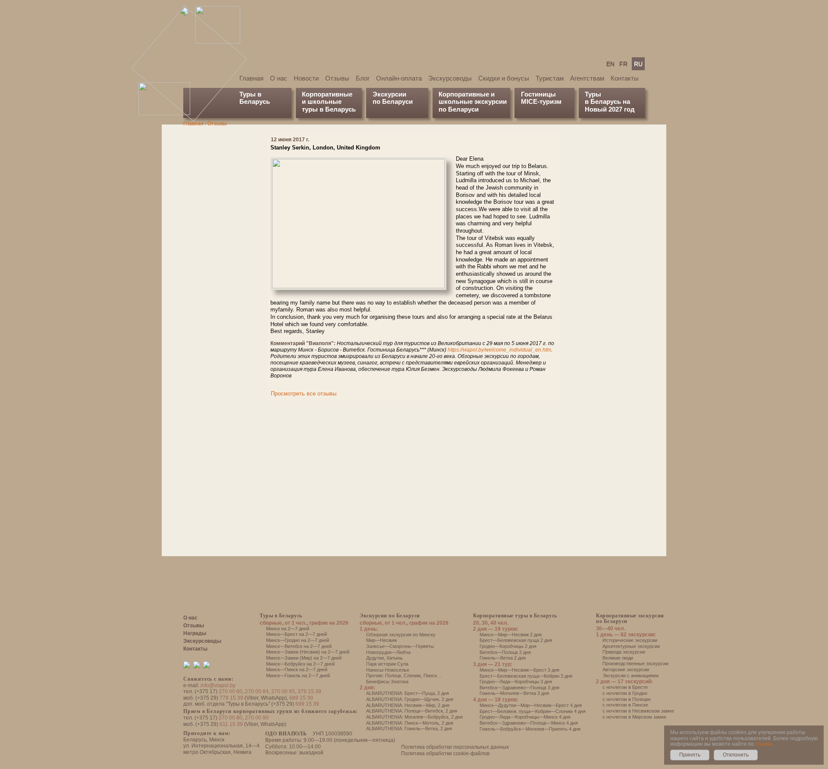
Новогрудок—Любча (388, 652)
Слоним (412, 675)
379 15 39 (309, 691)
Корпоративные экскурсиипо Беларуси (630, 618)
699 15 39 (307, 704)
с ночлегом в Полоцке (626, 699)
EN (610, 63)
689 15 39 (301, 698)
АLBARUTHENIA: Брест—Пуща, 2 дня (407, 693)
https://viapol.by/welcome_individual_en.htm (499, 350)
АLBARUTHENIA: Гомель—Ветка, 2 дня (409, 728)
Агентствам (587, 78)
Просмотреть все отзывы (303, 393)
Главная (251, 78)
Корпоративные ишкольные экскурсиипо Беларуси (473, 101)
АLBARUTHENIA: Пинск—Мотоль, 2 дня (409, 722)
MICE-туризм (541, 101)
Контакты (625, 78)
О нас (278, 78)
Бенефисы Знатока (387, 681)
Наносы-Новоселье (387, 669)
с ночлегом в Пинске (625, 704)
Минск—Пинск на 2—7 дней (296, 669)
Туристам (550, 78)
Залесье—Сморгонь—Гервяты (400, 646)
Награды (194, 633)
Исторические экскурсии (629, 640)
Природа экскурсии (623, 651)
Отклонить (736, 755)
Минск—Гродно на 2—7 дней (297, 640)
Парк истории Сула (387, 663)
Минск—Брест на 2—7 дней (296, 634)
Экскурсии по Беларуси (390, 616)
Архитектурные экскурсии (631, 646)
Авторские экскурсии (625, 669)
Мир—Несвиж (381, 640)
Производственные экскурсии (635, 663)
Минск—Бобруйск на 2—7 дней (300, 663)
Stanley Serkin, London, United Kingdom (325, 147)
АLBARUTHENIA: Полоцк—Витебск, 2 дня (411, 710)
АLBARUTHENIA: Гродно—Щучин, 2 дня (409, 699)
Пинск (430, 675)
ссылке (763, 744)
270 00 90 (257, 718)
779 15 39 (231, 698)
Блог (363, 78)
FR (623, 63)
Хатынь (394, 657)
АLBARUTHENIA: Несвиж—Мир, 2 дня (407, 705)
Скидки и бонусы (503, 78)
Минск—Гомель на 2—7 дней (298, 675)
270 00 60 (230, 691)
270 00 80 (230, 718)
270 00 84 (257, 691)
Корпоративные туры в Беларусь (515, 616)
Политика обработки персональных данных (455, 747)
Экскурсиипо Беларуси (393, 97)
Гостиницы (538, 94)
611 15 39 (231, 724)
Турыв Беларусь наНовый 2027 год (610, 101)
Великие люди (617, 657)
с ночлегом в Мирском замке (634, 716)
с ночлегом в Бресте (625, 687)
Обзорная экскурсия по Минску (401, 634)
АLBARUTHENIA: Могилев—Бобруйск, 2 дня (414, 716)
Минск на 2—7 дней (287, 628)
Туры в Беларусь (254, 97)
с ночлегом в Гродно (624, 693)
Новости (306, 78)
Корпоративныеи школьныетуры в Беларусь (329, 101)
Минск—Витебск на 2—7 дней (299, 646)
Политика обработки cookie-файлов (445, 753)
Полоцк (393, 675)
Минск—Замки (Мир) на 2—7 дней (304, 657)
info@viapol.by (218, 685)
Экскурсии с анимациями (630, 675)
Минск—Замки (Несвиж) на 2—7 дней (307, 651)
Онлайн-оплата (399, 78)
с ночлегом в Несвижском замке (638, 710)
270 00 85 (283, 691)
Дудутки (375, 657)
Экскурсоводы (450, 78)
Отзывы (337, 78)
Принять (689, 755)
